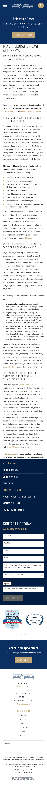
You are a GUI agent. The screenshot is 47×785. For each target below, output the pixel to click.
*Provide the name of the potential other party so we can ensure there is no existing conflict (23, 566)
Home (23, 715)
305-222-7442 (23, 686)
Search (7, 744)
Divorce (24, 723)
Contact (23, 735)
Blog (23, 731)
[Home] (22, 5)
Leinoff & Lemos (11, 367)
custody (40, 228)
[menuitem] (23, 470)
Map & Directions (23, 704)
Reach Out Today (23, 35)
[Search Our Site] (41, 744)
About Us (23, 719)
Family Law (24, 727)
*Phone (6, 550)
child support (28, 238)
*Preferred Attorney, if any (14, 575)
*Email (6, 558)
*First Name (8, 536)
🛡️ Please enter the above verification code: (20, 588)
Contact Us (23, 660)
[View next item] (25, 634)
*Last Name (8, 543)
